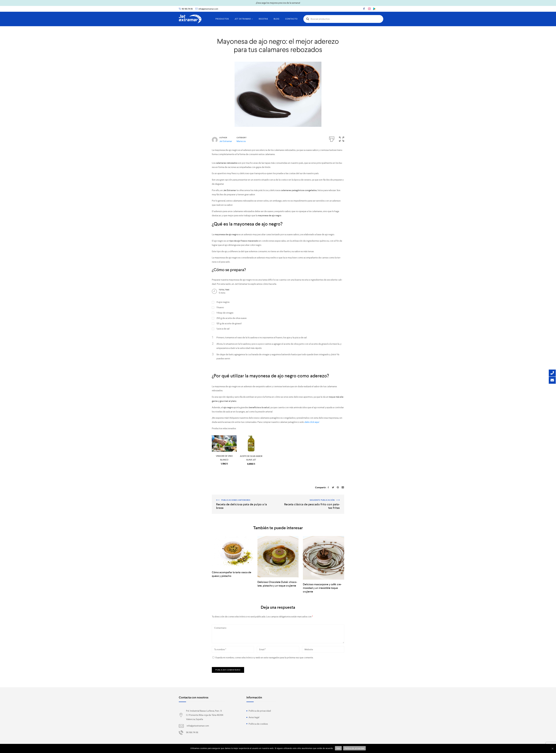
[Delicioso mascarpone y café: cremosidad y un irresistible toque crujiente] (323, 558)
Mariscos (241, 141)
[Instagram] (369, 8)
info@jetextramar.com (208, 9)
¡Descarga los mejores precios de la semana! (278, 2)
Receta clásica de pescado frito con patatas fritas (319, 496)
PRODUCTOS (222, 19)
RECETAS (263, 19)
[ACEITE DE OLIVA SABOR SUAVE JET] (251, 443)
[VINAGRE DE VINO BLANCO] (224, 443)
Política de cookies (258, 723)
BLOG (276, 19)
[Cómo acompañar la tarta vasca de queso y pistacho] (232, 552)
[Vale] (552, 748)
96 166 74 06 (187, 9)
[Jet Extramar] (190, 19)
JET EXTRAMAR (243, 19)
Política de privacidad (260, 710)
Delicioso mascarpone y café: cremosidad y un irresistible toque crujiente (322, 588)
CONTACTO (291, 19)
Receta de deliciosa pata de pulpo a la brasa (234, 496)
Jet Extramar (225, 141)
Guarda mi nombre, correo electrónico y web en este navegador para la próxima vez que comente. (264, 657)
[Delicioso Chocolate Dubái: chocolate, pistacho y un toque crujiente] (278, 556)
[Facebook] (364, 8)
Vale (338, 748)
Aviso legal (254, 717)
